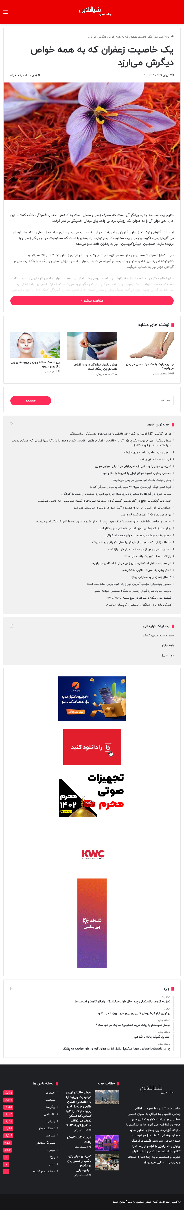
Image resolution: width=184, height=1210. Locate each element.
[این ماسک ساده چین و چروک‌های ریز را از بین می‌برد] (35, 345)
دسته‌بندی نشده (44, 1171)
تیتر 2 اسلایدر (46, 1143)
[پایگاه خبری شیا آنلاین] (92, 12)
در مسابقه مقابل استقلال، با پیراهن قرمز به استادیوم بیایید (131, 563)
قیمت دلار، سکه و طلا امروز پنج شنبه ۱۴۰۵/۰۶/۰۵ (139, 598)
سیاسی (50, 1100)
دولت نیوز (168, 655)
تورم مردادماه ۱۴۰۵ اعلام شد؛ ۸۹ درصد (146, 515)
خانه (168, 37)
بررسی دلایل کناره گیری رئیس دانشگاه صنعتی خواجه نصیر (132, 591)
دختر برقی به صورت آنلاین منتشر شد (146, 570)
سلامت (158, 37)
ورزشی (50, 1121)
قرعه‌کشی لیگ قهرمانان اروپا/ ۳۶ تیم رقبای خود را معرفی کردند (130, 487)
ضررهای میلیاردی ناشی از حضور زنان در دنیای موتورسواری (133, 466)
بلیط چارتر (168, 646)
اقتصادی (49, 1114)
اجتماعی (50, 1093)
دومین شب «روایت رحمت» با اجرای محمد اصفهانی (138, 535)
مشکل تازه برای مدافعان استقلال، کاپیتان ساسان (138, 605)
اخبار (52, 1164)
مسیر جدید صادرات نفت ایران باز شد (147, 452)
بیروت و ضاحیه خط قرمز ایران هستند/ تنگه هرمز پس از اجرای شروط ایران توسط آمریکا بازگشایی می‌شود (103, 521)
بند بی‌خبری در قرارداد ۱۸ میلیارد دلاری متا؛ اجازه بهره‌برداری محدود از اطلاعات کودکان (116, 494)
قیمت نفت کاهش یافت (155, 459)
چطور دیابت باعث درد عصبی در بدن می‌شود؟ (142, 480)
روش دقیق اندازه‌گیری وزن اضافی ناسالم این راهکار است (95, 367)
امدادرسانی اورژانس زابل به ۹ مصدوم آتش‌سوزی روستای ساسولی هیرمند (122, 508)
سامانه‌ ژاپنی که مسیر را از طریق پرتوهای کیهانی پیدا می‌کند (131, 542)
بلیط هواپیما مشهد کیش (158, 636)
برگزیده (50, 1107)
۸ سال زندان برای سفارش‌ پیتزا (151, 577)
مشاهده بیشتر (93, 301)
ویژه (52, 1157)
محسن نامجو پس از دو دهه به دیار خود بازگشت (139, 549)
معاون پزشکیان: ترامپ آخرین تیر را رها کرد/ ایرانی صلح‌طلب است (129, 584)
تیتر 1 (51, 1150)
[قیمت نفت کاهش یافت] (107, 1143)
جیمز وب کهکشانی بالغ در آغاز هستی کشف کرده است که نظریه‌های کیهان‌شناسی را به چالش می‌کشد (104, 501)
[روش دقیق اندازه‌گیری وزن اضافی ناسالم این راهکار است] (92, 346)
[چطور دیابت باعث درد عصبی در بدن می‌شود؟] (149, 346)
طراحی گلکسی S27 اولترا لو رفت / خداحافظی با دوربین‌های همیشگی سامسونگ (120, 434)
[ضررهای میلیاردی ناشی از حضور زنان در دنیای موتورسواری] (107, 1162)
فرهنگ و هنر (47, 1128)
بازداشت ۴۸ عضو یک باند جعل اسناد (147, 556)
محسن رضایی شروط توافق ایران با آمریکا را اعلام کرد (137, 473)
